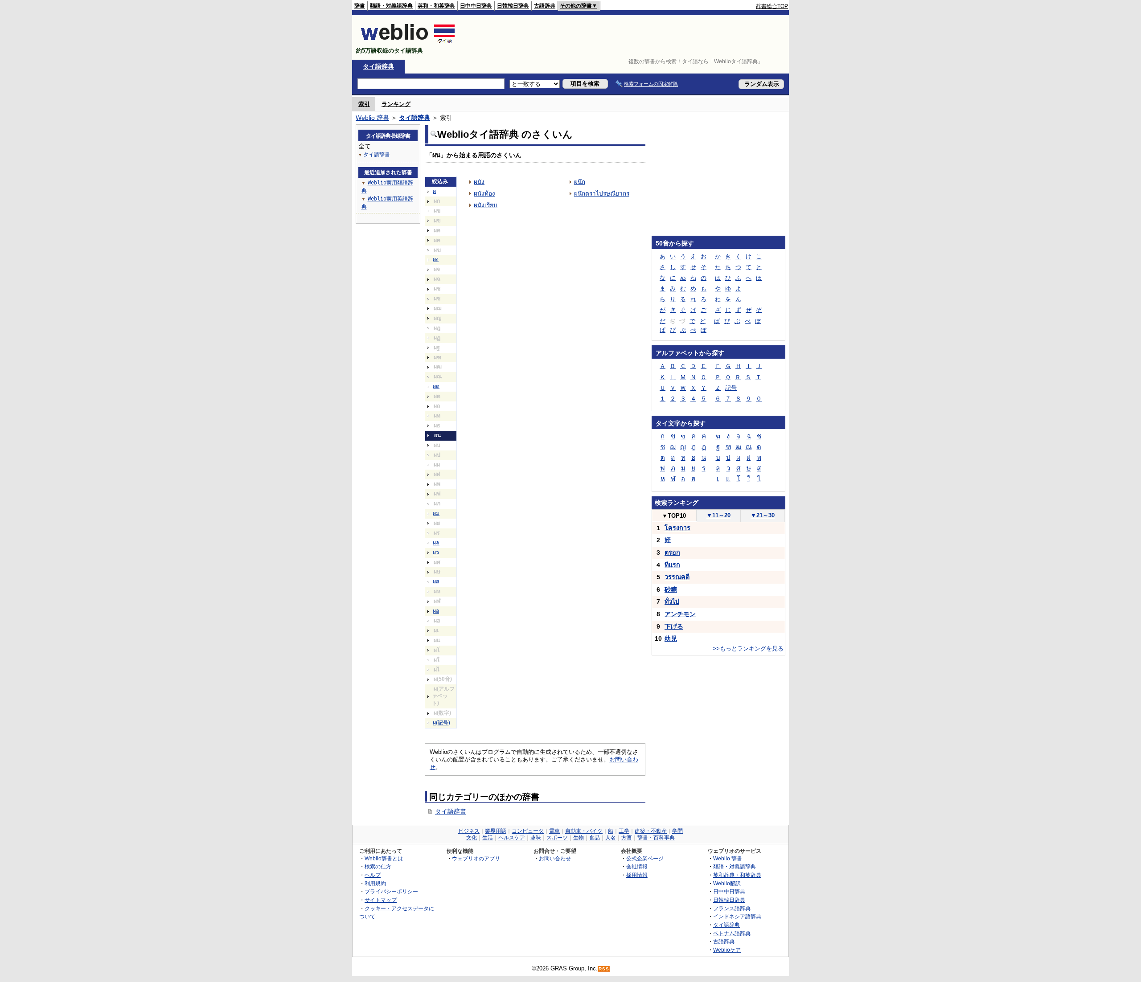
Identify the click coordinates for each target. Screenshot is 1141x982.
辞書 (359, 5)
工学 (624, 831)
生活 (487, 837)
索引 (364, 104)
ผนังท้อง (484, 193)
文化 (471, 837)
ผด (436, 386)
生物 (578, 837)
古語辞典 (544, 5)
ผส (436, 581)
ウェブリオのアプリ (476, 858)
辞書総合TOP (772, 6)
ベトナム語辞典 (732, 933)
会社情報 (637, 866)
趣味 (535, 837)
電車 (554, 831)
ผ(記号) (441, 723)
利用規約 (375, 883)
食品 (594, 837)
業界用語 (495, 831)
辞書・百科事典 (656, 837)
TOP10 (674, 515)
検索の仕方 (378, 866)
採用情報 (637, 875)
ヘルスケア (511, 837)
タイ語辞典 (378, 66)
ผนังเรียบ (485, 205)
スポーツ (557, 837)
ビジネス (469, 831)
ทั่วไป (672, 601)
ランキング (396, 104)
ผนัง (479, 182)
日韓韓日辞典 (513, 5)
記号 (731, 388)
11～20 (718, 515)
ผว (436, 552)
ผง (436, 259)
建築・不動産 (651, 831)
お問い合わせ (555, 858)
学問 (677, 831)
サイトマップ (381, 900)
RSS (604, 968)
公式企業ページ (645, 858)
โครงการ (677, 528)
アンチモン (680, 614)
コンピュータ (528, 831)
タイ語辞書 (450, 811)
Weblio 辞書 (372, 117)
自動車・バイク (584, 831)
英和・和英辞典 (436, 5)
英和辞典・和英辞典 (737, 875)
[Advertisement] (626, 37)
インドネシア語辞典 (737, 916)
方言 (626, 837)
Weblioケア (727, 950)
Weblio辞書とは (384, 858)
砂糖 (671, 589)
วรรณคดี (677, 577)
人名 (610, 837)
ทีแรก (672, 565)
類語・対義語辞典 (391, 5)
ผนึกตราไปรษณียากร (601, 193)
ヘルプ (373, 875)
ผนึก (579, 182)
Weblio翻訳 (727, 883)
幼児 (671, 638)
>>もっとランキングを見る (748, 648)
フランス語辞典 (732, 908)
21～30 (763, 515)
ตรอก (672, 552)
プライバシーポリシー (391, 891)
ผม (436, 513)
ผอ (436, 611)
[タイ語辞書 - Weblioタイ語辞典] (408, 43)
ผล (436, 543)
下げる (674, 626)
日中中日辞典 (476, 5)
